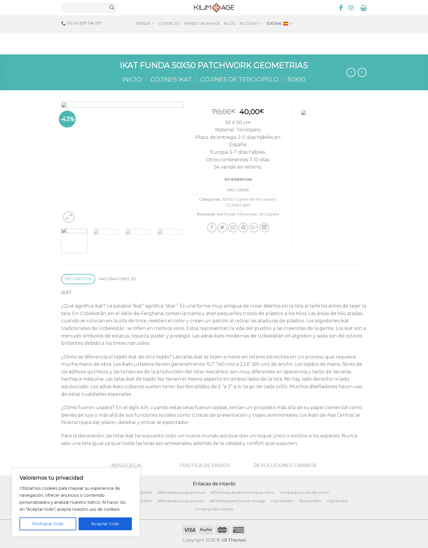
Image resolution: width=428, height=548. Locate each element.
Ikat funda (226, 214)
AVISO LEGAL (126, 465)
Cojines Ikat (337, 501)
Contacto (169, 23)
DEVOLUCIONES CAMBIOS (285, 465)
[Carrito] (363, 7)
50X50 (297, 79)
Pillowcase (247, 214)
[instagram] (351, 7)
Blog (230, 23)
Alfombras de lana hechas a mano (242, 492)
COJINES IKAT (171, 79)
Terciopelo (269, 214)
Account (249, 23)
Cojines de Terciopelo (240, 79)
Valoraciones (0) (117, 279)
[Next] (173, 163)
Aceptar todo (105, 523)
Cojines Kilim (282, 501)
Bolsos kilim (310, 501)
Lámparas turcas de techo (304, 492)
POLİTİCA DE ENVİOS (205, 465)
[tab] (78, 279)
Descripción (78, 279)
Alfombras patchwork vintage (237, 501)
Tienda (143, 23)
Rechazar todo (47, 523)
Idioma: (275, 23)
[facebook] (341, 7)
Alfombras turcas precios (181, 501)
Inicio (132, 79)
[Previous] (71, 163)
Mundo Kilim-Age (202, 23)
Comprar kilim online (214, 509)
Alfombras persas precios (181, 492)
